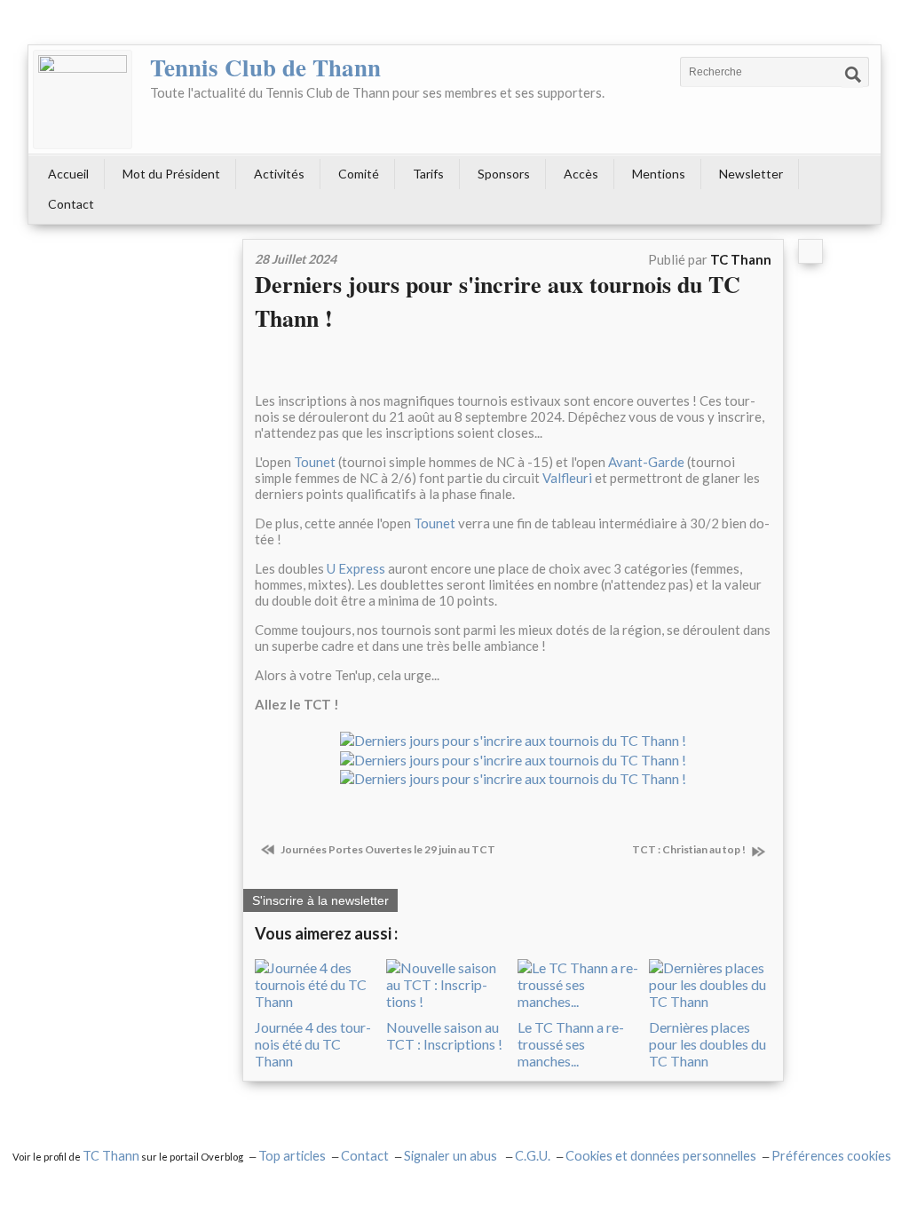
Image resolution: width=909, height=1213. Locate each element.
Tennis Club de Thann (265, 67)
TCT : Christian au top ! (689, 849)
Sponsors (504, 173)
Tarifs (428, 173)
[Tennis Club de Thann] (82, 99)
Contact (71, 203)
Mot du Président (171, 173)
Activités (279, 173)
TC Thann (111, 1155)
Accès (581, 173)
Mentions (658, 173)
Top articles (292, 1155)
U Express (356, 568)
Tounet (315, 462)
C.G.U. (532, 1155)
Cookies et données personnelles (660, 1155)
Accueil (68, 173)
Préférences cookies (831, 1155)
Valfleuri (568, 478)
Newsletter (751, 173)
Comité (358, 173)
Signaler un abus (452, 1155)
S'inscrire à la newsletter (320, 900)
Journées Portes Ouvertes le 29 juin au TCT (387, 849)
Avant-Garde (646, 462)
